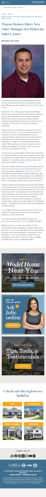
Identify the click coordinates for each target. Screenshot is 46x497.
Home (4, 14)
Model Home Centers (12, 230)
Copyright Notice (29, 474)
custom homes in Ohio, (32, 171)
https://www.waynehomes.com (13, 221)
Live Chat (24, 237)
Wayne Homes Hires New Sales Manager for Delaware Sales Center (22, 17)
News (10, 14)
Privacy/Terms (15, 474)
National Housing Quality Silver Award (16, 169)
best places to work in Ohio (12, 132)
